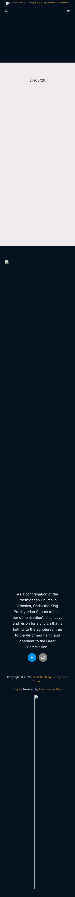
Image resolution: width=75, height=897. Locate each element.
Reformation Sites (50, 689)
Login (16, 689)
